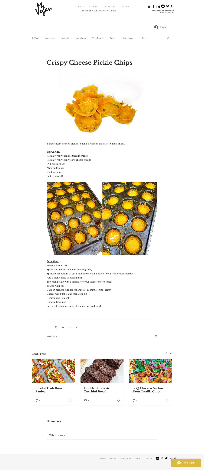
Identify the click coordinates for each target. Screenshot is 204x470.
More (143, 38)
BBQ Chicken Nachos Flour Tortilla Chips (147, 390)
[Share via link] (70, 327)
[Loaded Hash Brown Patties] (53, 371)
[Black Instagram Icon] (149, 6)
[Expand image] (74, 218)
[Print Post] (77, 327)
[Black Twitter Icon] (167, 6)
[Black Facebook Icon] (153, 6)
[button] (168, 38)
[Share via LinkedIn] (62, 327)
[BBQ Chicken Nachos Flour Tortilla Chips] (150, 371)
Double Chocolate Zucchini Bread (97, 390)
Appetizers (50, 38)
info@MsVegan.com (167, 12)
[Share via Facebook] (48, 327)
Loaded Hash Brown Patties (50, 390)
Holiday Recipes (128, 38)
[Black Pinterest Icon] (172, 6)
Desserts (65, 38)
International (80, 38)
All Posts (35, 38)
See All (169, 353)
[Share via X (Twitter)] (55, 327)
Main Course (98, 38)
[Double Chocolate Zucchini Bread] (102, 371)
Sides (112, 38)
